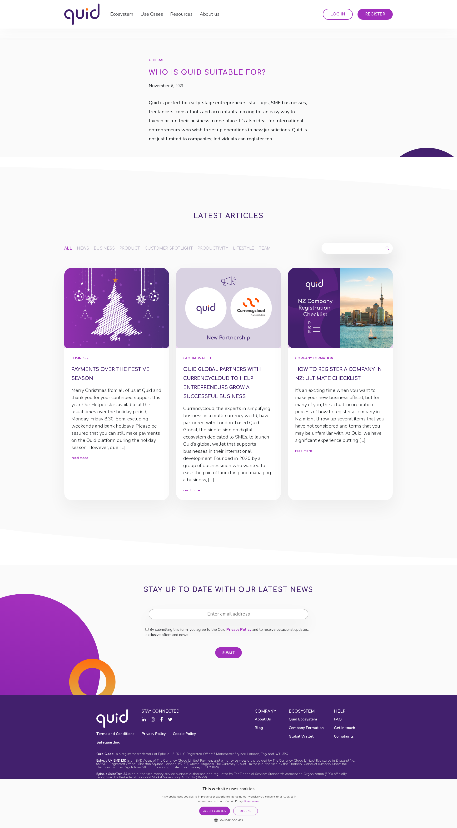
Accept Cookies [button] (214, 811)
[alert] (228, 803)
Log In (337, 14)
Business (104, 248)
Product (129, 248)
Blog (259, 727)
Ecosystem (121, 14)
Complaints (344, 736)
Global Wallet (197, 358)
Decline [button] (245, 811)
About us (209, 14)
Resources (181, 14)
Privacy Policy (238, 629)
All (68, 248)
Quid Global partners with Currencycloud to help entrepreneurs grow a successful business (222, 383)
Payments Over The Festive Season (110, 374)
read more (79, 458)
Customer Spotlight (169, 248)
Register (375, 14)
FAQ (338, 719)
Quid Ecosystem (303, 719)
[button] (228, 820)
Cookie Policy (184, 733)
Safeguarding (108, 742)
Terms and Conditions (115, 733)
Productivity (213, 248)
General (156, 60)
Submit (228, 653)
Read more (251, 801)
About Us (263, 719)
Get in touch (344, 727)
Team (265, 248)
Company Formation (314, 358)
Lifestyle (243, 248)
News (83, 248)
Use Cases (151, 14)
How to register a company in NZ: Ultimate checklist (338, 374)
